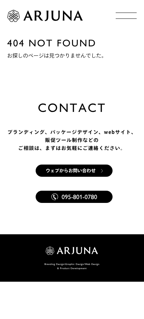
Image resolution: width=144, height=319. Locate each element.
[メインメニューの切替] (126, 15)
